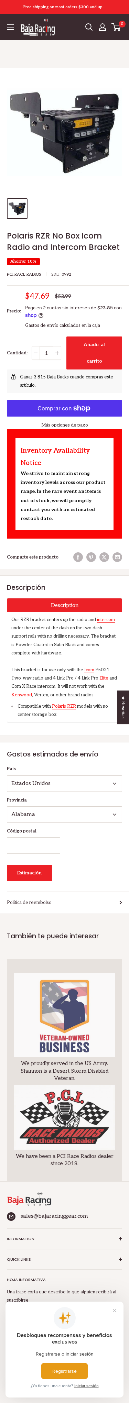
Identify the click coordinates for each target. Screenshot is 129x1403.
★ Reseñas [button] (123, 707)
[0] (116, 27)
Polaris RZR (64, 706)
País (11, 769)
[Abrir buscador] (89, 27)
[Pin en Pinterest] (91, 557)
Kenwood (21, 695)
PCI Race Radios (24, 274)
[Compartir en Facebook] (78, 557)
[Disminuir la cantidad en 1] (36, 353)
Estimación (29, 873)
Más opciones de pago (64, 425)
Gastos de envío (41, 325)
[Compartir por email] (117, 557)
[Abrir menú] (10, 27)
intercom (106, 619)
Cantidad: (17, 353)
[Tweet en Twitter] (104, 557)
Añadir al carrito (94, 353)
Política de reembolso (29, 902)
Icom (89, 670)
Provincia (17, 800)
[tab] (64, 605)
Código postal (21, 831)
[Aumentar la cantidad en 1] (57, 353)
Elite (103, 678)
